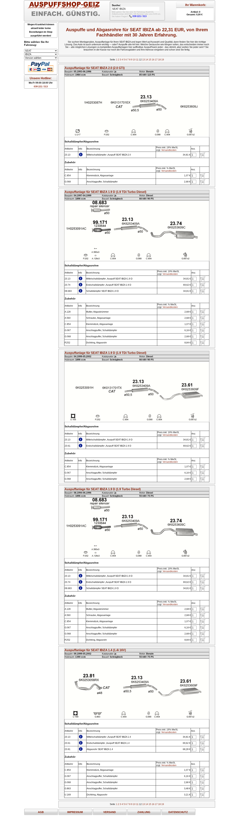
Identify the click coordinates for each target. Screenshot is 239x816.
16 (153, 59)
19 (162, 59)
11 (137, 59)
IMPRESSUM (75, 812)
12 (140, 59)
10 (134, 59)
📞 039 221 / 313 (138, 16)
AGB (41, 812)
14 (146, 59)
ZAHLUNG (143, 812)
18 (159, 59)
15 (150, 59)
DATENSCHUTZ (178, 812)
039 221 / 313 (41, 86)
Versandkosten (168, 150)
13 (143, 59)
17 (156, 59)
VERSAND (109, 812)
